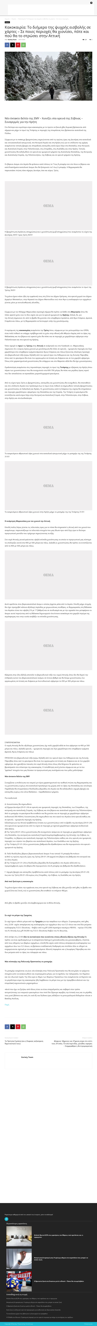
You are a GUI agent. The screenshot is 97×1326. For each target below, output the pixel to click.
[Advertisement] (51, 9)
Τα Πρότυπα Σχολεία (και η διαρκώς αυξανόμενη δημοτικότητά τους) (24, 1042)
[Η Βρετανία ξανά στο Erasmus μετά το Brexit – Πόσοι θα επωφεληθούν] (19, 1281)
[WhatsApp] (23, 45)
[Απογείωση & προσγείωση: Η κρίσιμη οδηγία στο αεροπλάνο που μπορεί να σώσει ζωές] (19, 1259)
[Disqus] (48, 1106)
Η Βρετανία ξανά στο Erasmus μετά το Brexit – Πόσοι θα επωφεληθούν (59, 1281)
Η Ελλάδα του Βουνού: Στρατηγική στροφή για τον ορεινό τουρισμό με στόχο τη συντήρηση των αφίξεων (39, 1317)
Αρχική (7, 19)
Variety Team (12, 39)
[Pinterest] (18, 45)
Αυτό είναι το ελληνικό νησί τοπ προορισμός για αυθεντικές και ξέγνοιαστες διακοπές (33, 1310)
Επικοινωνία (88, 1324)
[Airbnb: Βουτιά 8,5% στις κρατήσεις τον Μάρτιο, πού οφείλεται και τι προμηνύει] (19, 1236)
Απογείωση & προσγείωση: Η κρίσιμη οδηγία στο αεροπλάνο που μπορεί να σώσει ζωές (61, 1259)
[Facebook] (91, 3)
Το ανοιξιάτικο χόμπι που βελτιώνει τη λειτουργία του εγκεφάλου (27, 1314)
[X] (12, 45)
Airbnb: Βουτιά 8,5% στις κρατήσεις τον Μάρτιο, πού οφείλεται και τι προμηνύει (58, 1236)
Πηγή (7, 1004)
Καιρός (14, 19)
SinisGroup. (29, 1324)
